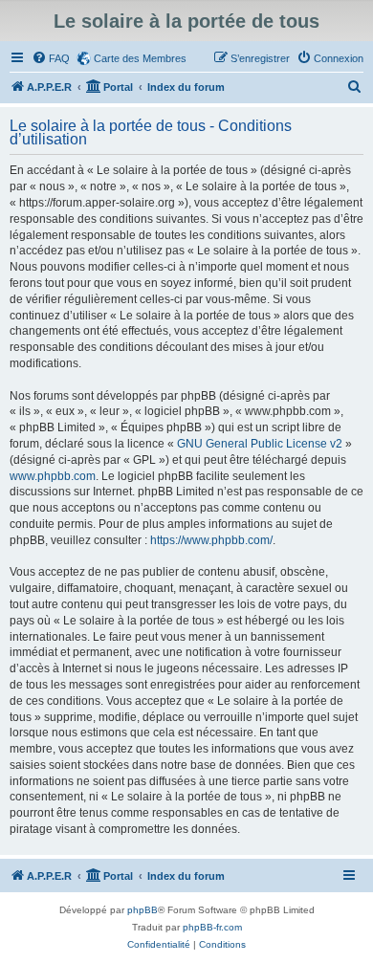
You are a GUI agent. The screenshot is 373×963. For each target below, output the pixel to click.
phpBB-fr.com (212, 927)
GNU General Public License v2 (259, 443)
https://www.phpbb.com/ (211, 540)
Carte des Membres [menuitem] (140, 58)
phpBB (142, 910)
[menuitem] (51, 58)
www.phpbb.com (53, 476)
